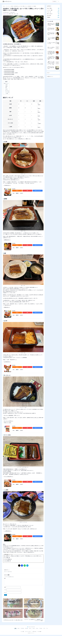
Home (4, 6)
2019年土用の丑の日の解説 (9, 72)
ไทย (47, 628)
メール (5, 589)
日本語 (15, 628)
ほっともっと (7, 90)
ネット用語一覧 (7, 557)
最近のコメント (50, 76)
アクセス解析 (39, 631)
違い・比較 (16, 13)
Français (37, 628)
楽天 (27, 190)
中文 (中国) (22, 628)
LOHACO (21, 193)
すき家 (6, 84)
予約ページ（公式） (7, 422)
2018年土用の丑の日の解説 (9, 71)
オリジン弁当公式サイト (8, 476)
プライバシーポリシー (28, 631)
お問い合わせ (34, 631)
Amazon (17, 190)
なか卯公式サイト (7, 361)
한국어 (44, 628)
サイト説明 (22, 631)
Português (40, 628)
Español (34, 628)
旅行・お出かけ (49, 13)
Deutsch (30, 628)
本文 (5, 578)
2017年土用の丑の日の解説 (9, 69)
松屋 (6, 87)
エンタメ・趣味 (49, 10)
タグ (48, 72)
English (18, 628)
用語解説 (48, 17)
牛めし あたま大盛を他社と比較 (15, 301)
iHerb (13, 193)
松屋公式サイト (7, 307)
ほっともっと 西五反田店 (8, 415)
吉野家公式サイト (7, 239)
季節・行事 (11, 13)
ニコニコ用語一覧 (7, 560)
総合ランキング (6, 83)
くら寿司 (6, 93)
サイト (5, 592)
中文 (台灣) (26, 628)
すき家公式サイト (7, 185)
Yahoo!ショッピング (38, 190)
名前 (5, 587)
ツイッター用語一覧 (7, 559)
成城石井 (17, 193)
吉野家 (6, 86)
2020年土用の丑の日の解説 (9, 74)
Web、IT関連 (49, 8)
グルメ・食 (7, 6)
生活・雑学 (49, 15)
